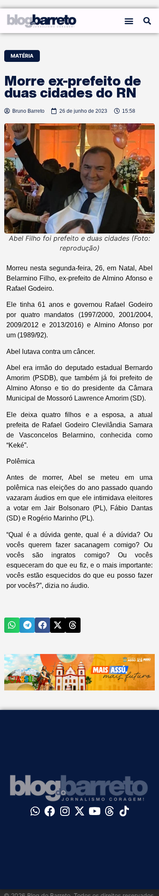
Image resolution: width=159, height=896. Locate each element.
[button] (129, 21)
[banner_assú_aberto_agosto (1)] (79, 688)
